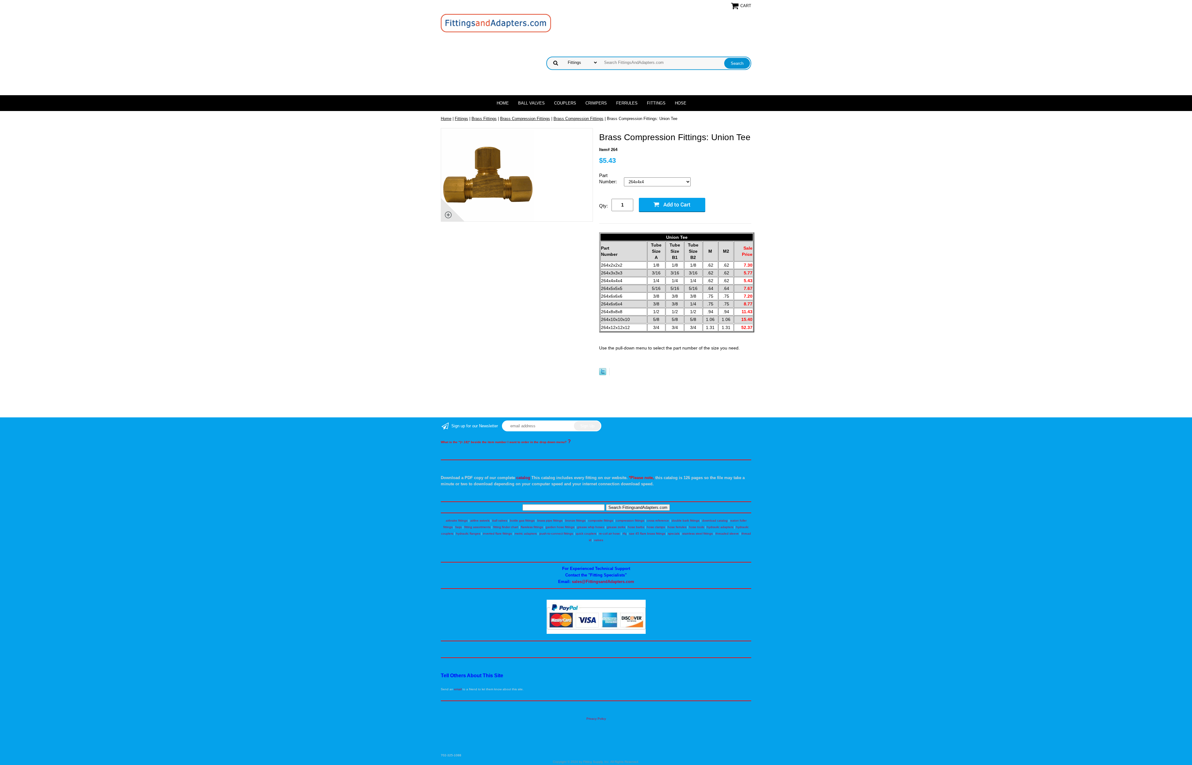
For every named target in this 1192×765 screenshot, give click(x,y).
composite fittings (600, 520)
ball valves (499, 520)
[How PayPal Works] (596, 632)
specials (674, 533)
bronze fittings (575, 520)
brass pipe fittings (549, 520)
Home (503, 103)
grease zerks (616, 527)
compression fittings (630, 520)
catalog (523, 477)
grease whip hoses (590, 527)
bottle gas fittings (522, 520)
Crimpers (596, 103)
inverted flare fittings (497, 533)
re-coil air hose (609, 533)
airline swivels (480, 520)
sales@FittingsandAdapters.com (603, 581)
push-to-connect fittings (556, 533)
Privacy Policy (596, 718)
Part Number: (608, 178)
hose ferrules (677, 527)
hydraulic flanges (468, 533)
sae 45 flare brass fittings (647, 533)
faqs (458, 527)
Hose (680, 103)
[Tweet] (602, 373)
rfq (624, 533)
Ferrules (627, 103)
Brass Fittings (484, 118)
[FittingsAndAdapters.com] (496, 22)
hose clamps (656, 527)
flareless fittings (532, 527)
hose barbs (636, 527)
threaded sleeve (727, 533)
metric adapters (526, 533)
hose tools (696, 527)
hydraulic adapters (720, 527)
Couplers (565, 103)
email (458, 689)
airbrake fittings (456, 520)
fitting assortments (477, 527)
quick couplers (586, 533)
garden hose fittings (560, 527)
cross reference (658, 520)
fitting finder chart (505, 527)
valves (598, 540)
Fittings (656, 103)
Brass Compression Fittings (525, 118)
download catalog (715, 520)
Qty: (603, 205)
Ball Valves (531, 103)
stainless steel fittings (697, 533)
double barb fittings (685, 520)
